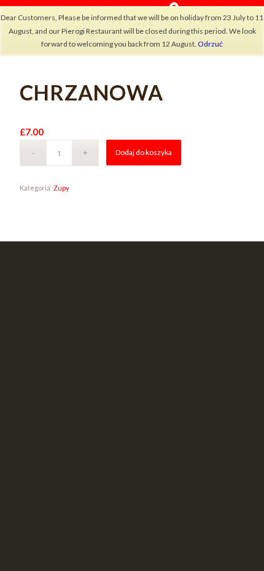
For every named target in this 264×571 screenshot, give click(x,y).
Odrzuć (210, 43)
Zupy (61, 188)
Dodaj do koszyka (143, 152)
